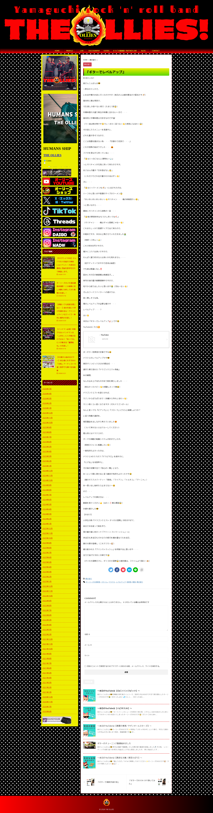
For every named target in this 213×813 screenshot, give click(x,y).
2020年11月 (47, 702)
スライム (104, 582)
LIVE (82, 51)
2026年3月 (46, 398)
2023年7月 (46, 552)
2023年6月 (46, 557)
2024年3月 (46, 514)
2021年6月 (46, 668)
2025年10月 (47, 422)
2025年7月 (46, 437)
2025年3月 (46, 456)
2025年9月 (46, 427)
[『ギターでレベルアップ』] (129, 569)
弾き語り (89, 579)
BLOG (143, 51)
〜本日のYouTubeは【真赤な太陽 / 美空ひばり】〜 (119, 757)
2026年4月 (46, 393)
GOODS (106, 51)
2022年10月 (47, 596)
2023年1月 (46, 581)
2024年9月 (46, 485)
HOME (57, 51)
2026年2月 (46, 403)
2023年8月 (46, 548)
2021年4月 (46, 678)
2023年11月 (47, 533)
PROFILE (69, 51)
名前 (87, 634)
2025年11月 (47, 418)
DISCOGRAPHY (94, 51)
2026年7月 (46, 389)
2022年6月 (46, 615)
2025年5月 (46, 446)
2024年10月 (47, 480)
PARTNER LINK (131, 51)
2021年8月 (46, 658)
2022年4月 (46, 625)
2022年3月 (46, 629)
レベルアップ (121, 582)
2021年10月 (47, 649)
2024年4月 (46, 509)
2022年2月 (46, 634)
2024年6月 (46, 499)
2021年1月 (46, 692)
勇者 (134, 582)
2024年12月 (47, 471)
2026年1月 (46, 408)
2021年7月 (46, 663)
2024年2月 (46, 519)
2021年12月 (47, 639)
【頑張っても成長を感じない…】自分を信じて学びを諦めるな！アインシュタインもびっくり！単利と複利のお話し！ (66, 311)
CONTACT (156, 51)
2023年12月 (47, 528)
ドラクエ (112, 582)
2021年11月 (47, 644)
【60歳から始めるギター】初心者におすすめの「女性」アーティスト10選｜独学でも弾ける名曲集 (66, 364)
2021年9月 (46, 653)
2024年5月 (46, 504)
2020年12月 (47, 697)
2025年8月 (46, 432)
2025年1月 (46, 466)
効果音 (129, 582)
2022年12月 (47, 586)
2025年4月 (46, 451)
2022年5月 (46, 620)
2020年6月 (46, 711)
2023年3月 (46, 572)
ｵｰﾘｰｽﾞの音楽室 (119, 51)
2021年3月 (46, 682)
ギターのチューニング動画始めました (114, 743)
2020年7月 (46, 706)
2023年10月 (47, 538)
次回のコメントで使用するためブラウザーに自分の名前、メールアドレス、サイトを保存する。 (124, 666)
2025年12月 (47, 413)
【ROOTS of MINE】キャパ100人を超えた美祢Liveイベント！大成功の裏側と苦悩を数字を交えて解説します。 (66, 265)
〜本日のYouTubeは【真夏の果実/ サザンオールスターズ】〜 (124, 725)
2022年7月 (46, 610)
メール (88, 645)
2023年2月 (46, 576)
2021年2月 (46, 687)
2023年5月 (46, 562)
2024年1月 (46, 523)
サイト (87, 655)
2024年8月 (46, 490)
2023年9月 (46, 543)
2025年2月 (46, 461)
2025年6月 (46, 442)
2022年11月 (47, 591)
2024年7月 (46, 495)
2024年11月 (47, 475)
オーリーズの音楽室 (93, 582)
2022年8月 (46, 605)
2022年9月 (46, 601)
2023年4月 (46, 567)
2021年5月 (46, 673)
